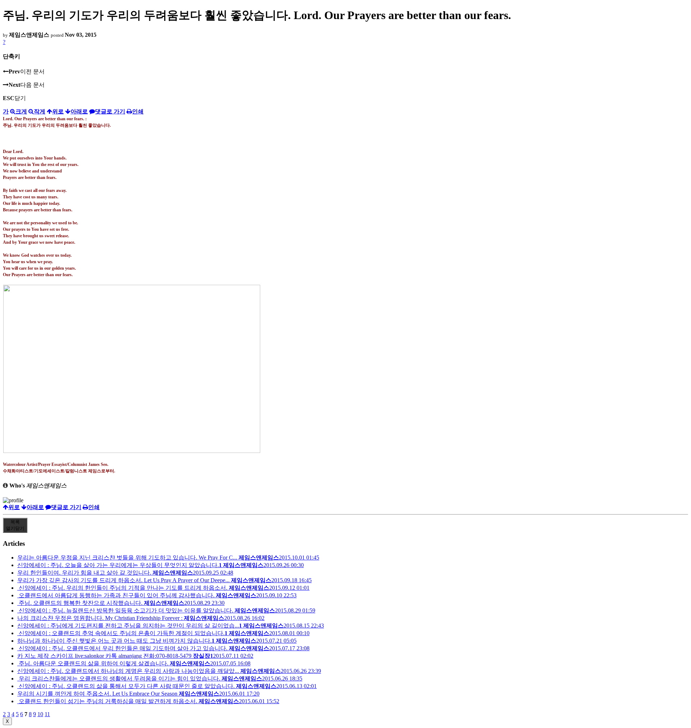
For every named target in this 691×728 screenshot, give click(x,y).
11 (47, 714)
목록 (15, 525)
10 (40, 714)
